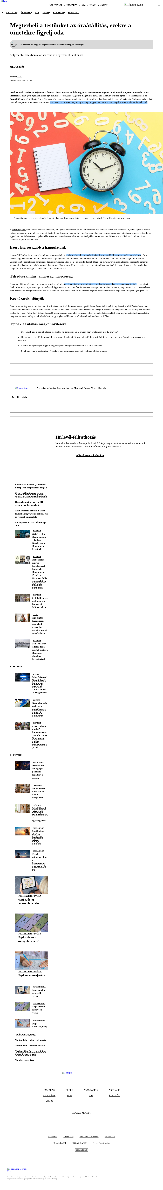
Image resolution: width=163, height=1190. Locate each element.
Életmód (26, 12)
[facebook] (150, 5)
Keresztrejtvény (30, 896)
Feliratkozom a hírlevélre (90, 455)
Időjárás (71, 5)
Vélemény (49, 1095)
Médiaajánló (68, 1136)
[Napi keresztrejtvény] (31, 979)
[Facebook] (74, 1120)
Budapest (37, 531)
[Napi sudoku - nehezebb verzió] (31, 907)
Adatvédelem (110, 1136)
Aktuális (11, 12)
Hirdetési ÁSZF (59, 1143)
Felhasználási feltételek (89, 1136)
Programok (91, 1090)
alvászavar (55, 85)
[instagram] (152, 5)
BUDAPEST (58, 12)
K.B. (19, 76)
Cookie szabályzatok (101, 1143)
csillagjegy (38, 828)
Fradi (93, 5)
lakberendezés (39, 785)
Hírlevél (73, 12)
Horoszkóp (55, 5)
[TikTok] (81, 1120)
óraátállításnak (17, 99)
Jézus (35, 615)
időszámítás (16, 95)
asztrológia (38, 763)
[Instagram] (88, 1120)
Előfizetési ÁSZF (79, 1143)
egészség (37, 805)
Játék (103, 5)
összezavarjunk (25, 233)
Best (69, 1095)
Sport (46, 12)
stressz (16, 85)
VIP (37, 12)
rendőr (36, 674)
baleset (36, 700)
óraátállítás (75, 85)
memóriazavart (34, 85)
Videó (49, 1101)
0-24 (83, 5)
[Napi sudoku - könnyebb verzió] (31, 945)
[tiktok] (151, 5)
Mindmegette (19, 229)
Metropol (78, 388)
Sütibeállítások (81, 1150)
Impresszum (52, 1136)
